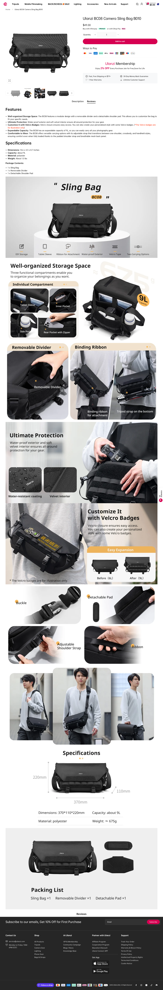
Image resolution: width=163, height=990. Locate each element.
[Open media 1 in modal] (40, 50)
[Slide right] (71, 93)
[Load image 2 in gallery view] (27, 93)
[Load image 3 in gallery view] (39, 93)
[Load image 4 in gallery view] (52, 93)
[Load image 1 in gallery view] (15, 93)
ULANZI (118, 985)
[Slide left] (8, 93)
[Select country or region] (158, 4)
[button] (16, 4)
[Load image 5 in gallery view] (64, 93)
